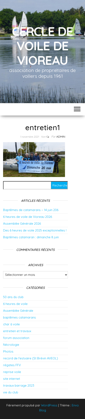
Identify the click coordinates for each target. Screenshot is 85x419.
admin (60, 136)
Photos (8, 351)
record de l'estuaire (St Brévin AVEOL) (30, 358)
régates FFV (12, 365)
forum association (16, 338)
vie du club (10, 392)
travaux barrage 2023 (18, 385)
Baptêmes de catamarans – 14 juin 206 (30, 210)
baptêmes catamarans (19, 317)
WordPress (49, 405)
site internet (11, 379)
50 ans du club (13, 297)
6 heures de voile (15, 304)
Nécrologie (11, 345)
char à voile (11, 324)
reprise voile (12, 372)
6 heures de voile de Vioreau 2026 (27, 217)
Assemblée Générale (18, 311)
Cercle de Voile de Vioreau (42, 46)
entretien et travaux (17, 331)
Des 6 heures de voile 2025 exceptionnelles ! (34, 230)
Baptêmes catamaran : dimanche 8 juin (31, 237)
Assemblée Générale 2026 (22, 223)
